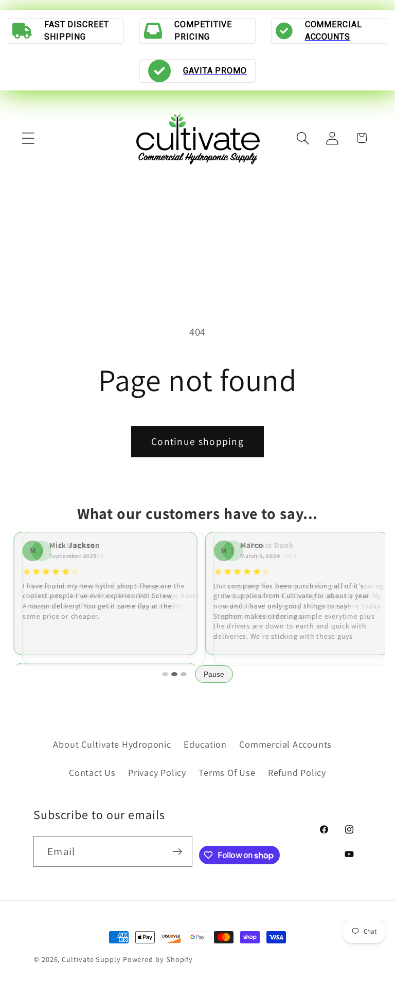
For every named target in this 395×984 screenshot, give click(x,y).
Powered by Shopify (158, 959)
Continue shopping (197, 441)
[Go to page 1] (165, 674)
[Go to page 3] (184, 674)
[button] (28, 138)
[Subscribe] (177, 851)
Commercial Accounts (285, 744)
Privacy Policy (157, 772)
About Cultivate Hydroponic (112, 744)
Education (205, 744)
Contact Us (92, 772)
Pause (214, 674)
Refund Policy (297, 772)
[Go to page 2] (174, 674)
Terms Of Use (227, 772)
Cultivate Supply (91, 959)
